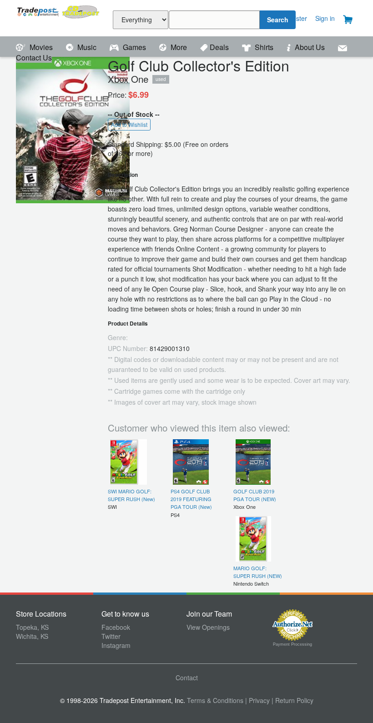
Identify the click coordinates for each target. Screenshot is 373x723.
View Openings (208, 627)
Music (87, 47)
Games (134, 47)
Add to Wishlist (129, 124)
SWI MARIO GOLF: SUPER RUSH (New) (131, 494)
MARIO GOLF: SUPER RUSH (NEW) (257, 571)
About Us (310, 47)
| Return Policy (292, 700)
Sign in (325, 18)
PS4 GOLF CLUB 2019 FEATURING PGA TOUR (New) (191, 499)
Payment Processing (292, 644)
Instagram (116, 645)
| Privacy (257, 700)
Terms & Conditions (215, 700)
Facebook (115, 627)
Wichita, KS (32, 636)
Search (277, 19)
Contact (187, 677)
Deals (220, 47)
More (179, 47)
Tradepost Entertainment (58, 17)
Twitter (111, 636)
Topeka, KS (32, 627)
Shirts (264, 47)
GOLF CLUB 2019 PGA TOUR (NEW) (254, 494)
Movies (41, 47)
